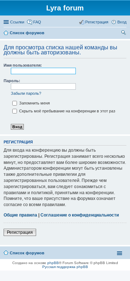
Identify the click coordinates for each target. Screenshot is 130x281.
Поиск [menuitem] (124, 33)
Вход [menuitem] (121, 22)
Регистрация (20, 232)
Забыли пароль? (26, 93)
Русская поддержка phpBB (65, 267)
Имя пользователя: (23, 65)
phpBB (53, 263)
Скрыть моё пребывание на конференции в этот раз (66, 111)
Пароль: (12, 81)
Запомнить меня (34, 103)
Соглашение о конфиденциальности (79, 215)
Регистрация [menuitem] (96, 22)
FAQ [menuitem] (37, 22)
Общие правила (20, 215)
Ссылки (17, 22)
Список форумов (27, 253)
